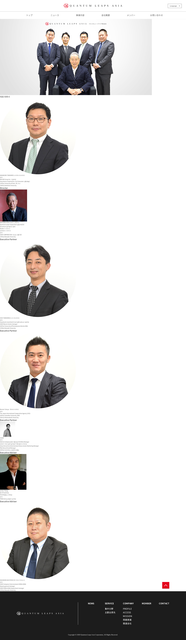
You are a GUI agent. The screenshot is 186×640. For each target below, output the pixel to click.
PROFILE (127, 609)
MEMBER (146, 603)
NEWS (91, 603)
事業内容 (80, 15)
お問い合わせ (156, 15)
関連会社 (127, 623)
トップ (29, 15)
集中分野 (109, 609)
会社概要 (105, 15)
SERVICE (109, 603)
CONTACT (164, 603)
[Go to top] (165, 585)
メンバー (131, 15)
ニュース (55, 15)
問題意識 (127, 620)
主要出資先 (110, 612)
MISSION (127, 616)
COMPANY (128, 603)
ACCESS (127, 612)
